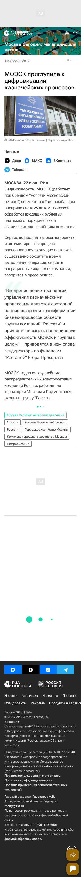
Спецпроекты (15, 703)
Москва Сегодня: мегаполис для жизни (35, 415)
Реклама (38, 703)
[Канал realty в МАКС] (13, 669)
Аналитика (30, 696)
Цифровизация (18, 444)
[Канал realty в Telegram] (65, 669)
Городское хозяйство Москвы (46, 429)
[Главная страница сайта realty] (27, 33)
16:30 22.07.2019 (16, 61)
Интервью (50, 696)
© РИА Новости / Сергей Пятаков (24, 140)
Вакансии (11, 721)
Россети (12, 429)
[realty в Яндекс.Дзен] (30, 669)
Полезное (70, 696)
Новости (10, 696)
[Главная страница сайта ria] (5, 33)
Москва (12, 422)
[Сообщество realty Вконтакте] (48, 669)
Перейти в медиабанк (61, 140)
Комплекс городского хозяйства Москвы (37, 436)
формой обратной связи (22, 839)
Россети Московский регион (45, 422)
